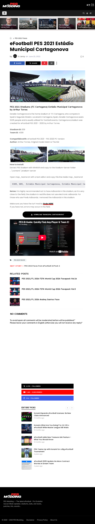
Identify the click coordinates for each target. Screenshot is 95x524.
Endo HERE (48, 203)
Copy (82, 182)
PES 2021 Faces (21, 38)
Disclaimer (30, 520)
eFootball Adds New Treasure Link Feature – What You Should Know (52, 438)
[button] (4, 13)
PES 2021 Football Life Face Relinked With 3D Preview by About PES (47, 27)
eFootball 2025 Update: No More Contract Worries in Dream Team (52, 462)
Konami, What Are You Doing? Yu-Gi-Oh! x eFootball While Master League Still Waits (51, 426)
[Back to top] (89, 518)
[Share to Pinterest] (44, 63)
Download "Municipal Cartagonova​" (49, 214)
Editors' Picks (28, 407)
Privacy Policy (42, 520)
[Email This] (51, 63)
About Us (53, 520)
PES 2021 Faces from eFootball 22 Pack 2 (42, 266)
